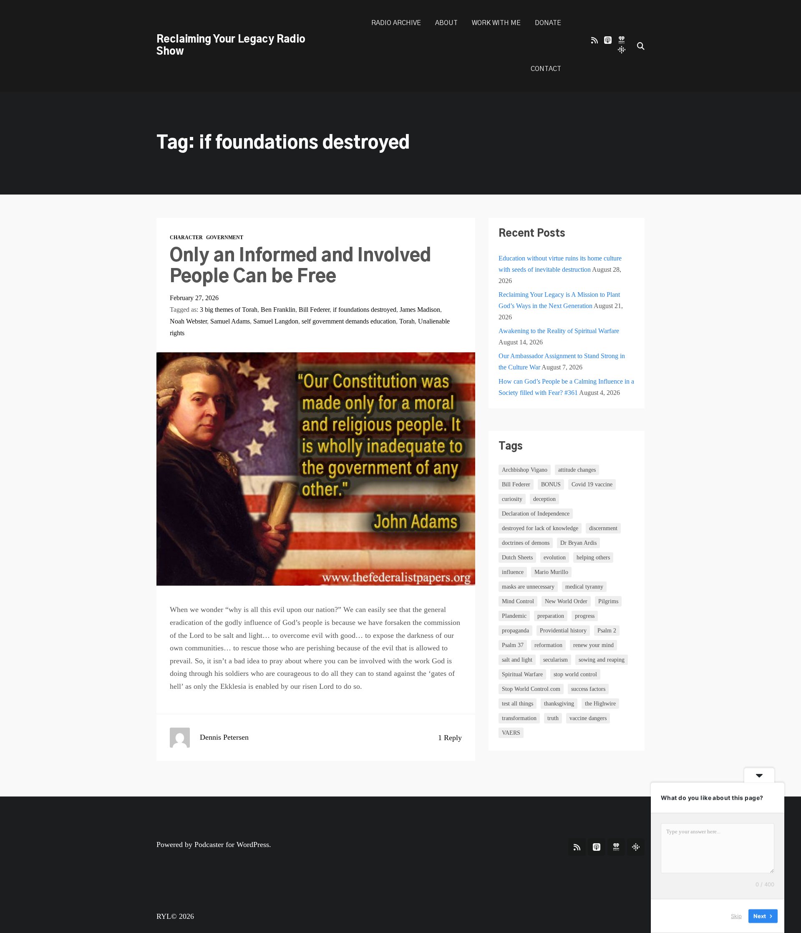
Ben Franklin (278, 309)
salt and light (517, 660)
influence (513, 572)
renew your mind (593, 645)
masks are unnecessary (528, 587)
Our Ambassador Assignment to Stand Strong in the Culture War (562, 361)
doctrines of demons (525, 543)
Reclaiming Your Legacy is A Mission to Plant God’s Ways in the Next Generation (559, 300)
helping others (593, 557)
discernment (603, 528)
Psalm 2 (606, 630)
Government (224, 237)
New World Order (566, 601)
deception (544, 499)
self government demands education (349, 321)
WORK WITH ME (496, 23)
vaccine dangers (588, 718)
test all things (517, 703)
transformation (519, 718)
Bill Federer (314, 309)
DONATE (548, 23)
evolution (555, 557)
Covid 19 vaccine (592, 484)
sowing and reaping (602, 660)
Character (186, 237)
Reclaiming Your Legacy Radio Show (230, 46)
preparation (550, 616)
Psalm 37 (513, 645)
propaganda (515, 630)
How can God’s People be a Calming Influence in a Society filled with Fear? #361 (566, 387)
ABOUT (446, 23)
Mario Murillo (551, 572)
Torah (407, 321)
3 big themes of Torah (228, 309)
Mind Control (518, 601)
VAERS (511, 733)
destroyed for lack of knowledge (540, 528)
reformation (548, 645)
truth (553, 718)
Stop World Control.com (531, 689)
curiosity (512, 499)
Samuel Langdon (275, 321)
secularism (555, 660)
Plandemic (514, 616)
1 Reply (450, 737)
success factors (588, 689)
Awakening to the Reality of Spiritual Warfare (559, 330)
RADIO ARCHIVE (396, 23)
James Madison (420, 309)
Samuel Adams (230, 321)
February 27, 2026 (194, 297)
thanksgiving (559, 703)
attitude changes (577, 470)
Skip (736, 916)
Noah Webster (188, 321)
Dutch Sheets (517, 557)
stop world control (575, 674)
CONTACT (546, 69)
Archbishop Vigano (524, 470)
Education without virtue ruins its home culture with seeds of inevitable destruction (560, 264)
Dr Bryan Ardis (578, 543)
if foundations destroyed (364, 309)
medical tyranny (584, 587)
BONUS (551, 484)
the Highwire (600, 703)
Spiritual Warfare (522, 674)
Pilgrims (608, 601)
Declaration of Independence (535, 514)
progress (584, 616)
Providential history (563, 630)
